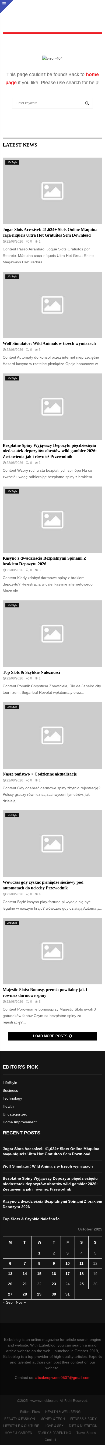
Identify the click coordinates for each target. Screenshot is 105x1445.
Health (8, 1106)
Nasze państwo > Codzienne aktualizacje (40, 774)
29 (39, 1294)
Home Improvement (20, 1122)
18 (81, 1273)
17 (67, 1273)
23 (54, 1284)
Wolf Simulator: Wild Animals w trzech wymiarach (49, 343)
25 (81, 1284)
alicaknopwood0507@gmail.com (62, 1377)
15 (39, 1273)
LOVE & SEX (54, 1426)
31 (67, 1294)
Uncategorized (15, 1114)
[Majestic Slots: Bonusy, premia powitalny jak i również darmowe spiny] (52, 951)
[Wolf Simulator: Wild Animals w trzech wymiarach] (52, 305)
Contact (50, 1440)
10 (67, 1263)
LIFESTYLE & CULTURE (21, 1426)
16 (54, 1273)
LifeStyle (12, 162)
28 (25, 1294)
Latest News (20, 145)
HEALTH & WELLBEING (62, 1412)
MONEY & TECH (52, 1419)
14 (25, 1273)
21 (25, 1284)
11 (81, 1263)
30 (54, 1294)
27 (10, 1294)
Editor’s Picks (30, 1412)
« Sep (8, 1302)
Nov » (21, 1302)
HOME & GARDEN (18, 1433)
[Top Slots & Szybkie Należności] (52, 633)
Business (10, 1090)
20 (10, 1284)
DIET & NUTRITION (83, 1426)
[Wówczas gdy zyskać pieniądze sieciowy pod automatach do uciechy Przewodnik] (52, 843)
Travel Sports (86, 1433)
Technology (12, 1098)
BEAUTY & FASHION (19, 1419)
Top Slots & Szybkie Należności (31, 672)
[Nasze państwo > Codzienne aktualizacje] (52, 735)
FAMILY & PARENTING (54, 1433)
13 (10, 1273)
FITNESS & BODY (83, 1419)
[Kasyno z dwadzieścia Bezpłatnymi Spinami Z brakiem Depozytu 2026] (52, 520)
